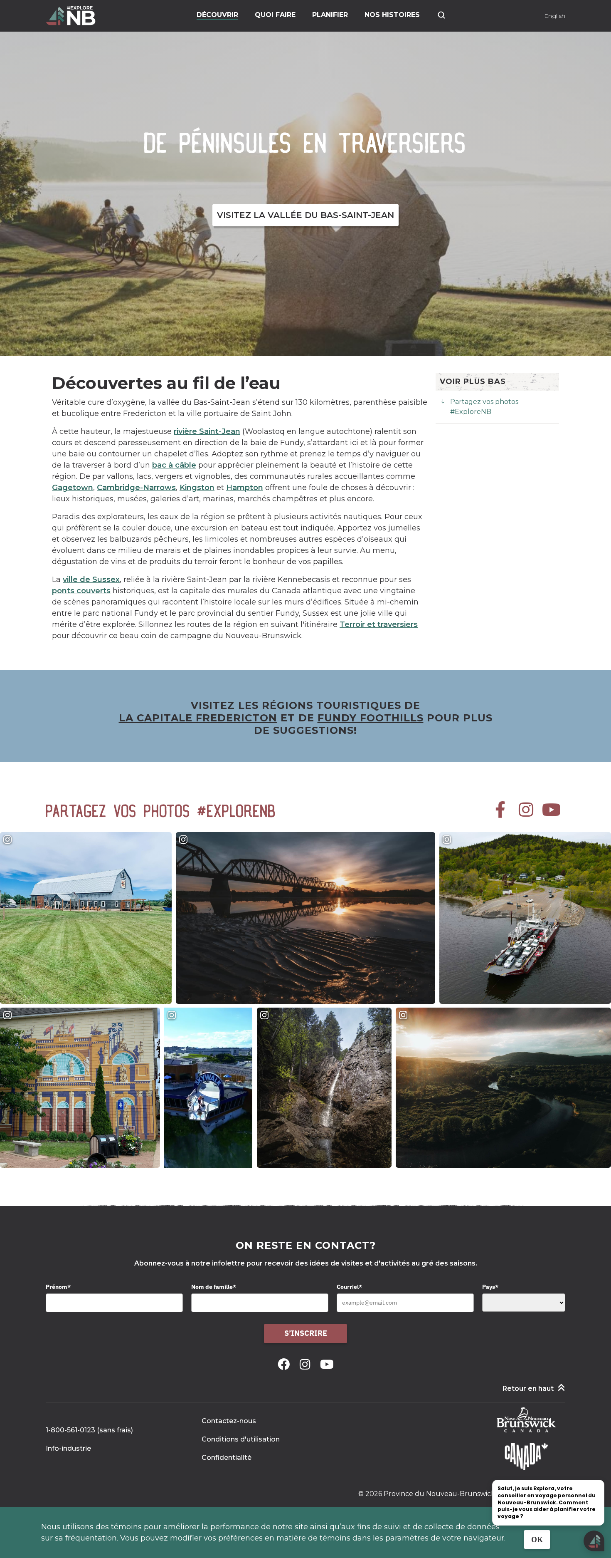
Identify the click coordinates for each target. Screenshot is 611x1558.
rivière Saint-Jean (207, 431)
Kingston (197, 487)
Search (441, 15)
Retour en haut (528, 1388)
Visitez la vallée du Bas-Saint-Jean (305, 215)
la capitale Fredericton (198, 718)
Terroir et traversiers (379, 624)
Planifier (330, 15)
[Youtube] (327, 1364)
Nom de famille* (213, 1286)
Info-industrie (68, 1448)
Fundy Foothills (371, 718)
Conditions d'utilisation (241, 1439)
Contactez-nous (229, 1421)
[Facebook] (285, 1364)
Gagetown (72, 487)
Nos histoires (392, 15)
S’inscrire (305, 1333)
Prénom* (58, 1286)
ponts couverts (81, 590)
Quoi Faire (275, 15)
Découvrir (217, 15)
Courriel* (349, 1286)
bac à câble (174, 465)
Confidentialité (226, 1457)
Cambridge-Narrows (136, 487)
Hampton (244, 487)
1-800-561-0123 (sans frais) (89, 1430)
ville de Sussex (91, 579)
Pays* (490, 1286)
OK (537, 1539)
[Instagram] (306, 1364)
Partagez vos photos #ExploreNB (484, 407)
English (554, 16)
